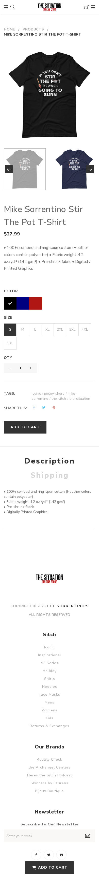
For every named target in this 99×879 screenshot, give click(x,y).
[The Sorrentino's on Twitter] (49, 855)
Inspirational (49, 655)
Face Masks (49, 694)
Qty (8, 357)
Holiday (50, 670)
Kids (49, 718)
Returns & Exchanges (49, 726)
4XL (85, 329)
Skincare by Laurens (49, 783)
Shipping (49, 475)
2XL (60, 329)
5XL (10, 343)
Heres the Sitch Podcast (49, 775)
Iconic (49, 647)
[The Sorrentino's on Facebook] (36, 855)
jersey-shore (55, 393)
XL (47, 329)
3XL (72, 329)
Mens (49, 702)
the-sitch (60, 398)
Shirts (49, 678)
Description (49, 461)
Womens (49, 710)
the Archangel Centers (49, 767)
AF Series (49, 663)
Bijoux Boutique (49, 791)
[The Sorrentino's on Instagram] (61, 855)
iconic (37, 393)
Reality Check (49, 759)
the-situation (79, 398)
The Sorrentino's (67, 606)
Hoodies (49, 686)
